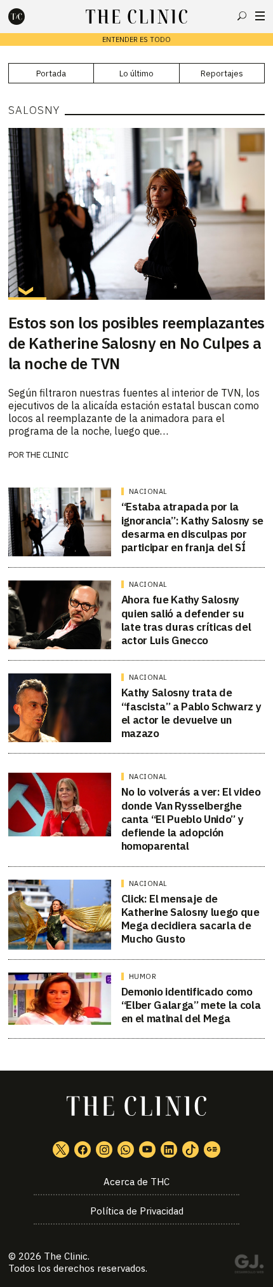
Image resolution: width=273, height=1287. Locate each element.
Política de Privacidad (136, 1211)
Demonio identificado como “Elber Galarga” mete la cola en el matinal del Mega (190, 1005)
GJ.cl (249, 1266)
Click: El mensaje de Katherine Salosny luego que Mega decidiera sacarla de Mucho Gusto (190, 919)
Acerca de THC (136, 1182)
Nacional (148, 491)
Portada (51, 73)
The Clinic (47, 454)
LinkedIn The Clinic (169, 1149)
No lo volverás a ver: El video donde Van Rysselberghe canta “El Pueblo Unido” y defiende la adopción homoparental (191, 819)
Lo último (136, 73)
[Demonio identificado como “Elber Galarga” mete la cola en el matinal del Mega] (59, 999)
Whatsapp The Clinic (125, 1149)
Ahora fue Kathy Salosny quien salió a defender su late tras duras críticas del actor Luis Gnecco (186, 620)
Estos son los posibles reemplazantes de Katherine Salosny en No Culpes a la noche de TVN (136, 343)
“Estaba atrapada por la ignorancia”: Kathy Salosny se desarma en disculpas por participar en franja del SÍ (192, 527)
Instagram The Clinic (104, 1149)
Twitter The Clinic (61, 1149)
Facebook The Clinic (82, 1149)
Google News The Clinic (212, 1149)
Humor (143, 976)
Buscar (241, 15)
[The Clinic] (27, 16)
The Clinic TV (147, 1149)
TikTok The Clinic (190, 1149)
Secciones (260, 15)
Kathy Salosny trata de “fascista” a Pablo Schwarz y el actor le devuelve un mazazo (191, 713)
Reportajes (222, 73)
